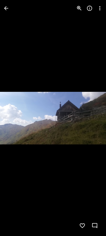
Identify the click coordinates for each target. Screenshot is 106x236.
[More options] (100, 8)
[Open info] (89, 8)
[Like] (82, 226)
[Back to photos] (6, 8)
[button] (14, 118)
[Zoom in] (79, 8)
